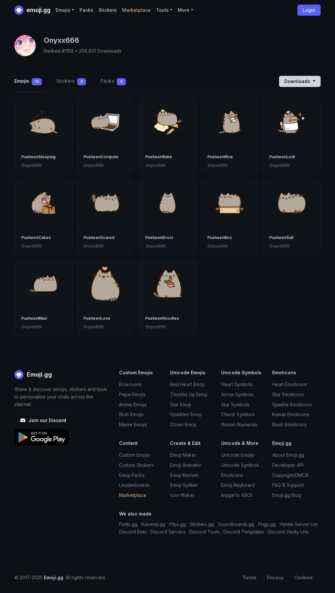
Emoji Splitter (184, 485)
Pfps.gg (177, 524)
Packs (86, 10)
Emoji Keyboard (238, 485)
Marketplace (136, 10)
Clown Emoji (183, 424)
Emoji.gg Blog (286, 495)
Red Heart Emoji (187, 384)
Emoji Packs (132, 475)
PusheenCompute (100, 156)
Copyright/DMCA (290, 475)
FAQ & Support (288, 485)
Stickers (107, 10)
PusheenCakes (36, 237)
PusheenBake (158, 156)
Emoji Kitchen (184, 475)
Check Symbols (238, 414)
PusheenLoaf (282, 156)
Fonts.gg (128, 524)
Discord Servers (167, 531)
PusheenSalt (281, 237)
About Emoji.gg (288, 455)
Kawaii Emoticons (290, 414)
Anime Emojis (133, 404)
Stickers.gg (202, 524)
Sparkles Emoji (186, 414)
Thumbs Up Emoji (188, 394)
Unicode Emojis (237, 455)
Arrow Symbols (237, 394)
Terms (249, 577)
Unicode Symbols (240, 465)
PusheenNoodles (162, 318)
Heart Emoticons (289, 384)
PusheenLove (96, 318)
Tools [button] (162, 10)
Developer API (288, 465)
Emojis (26, 81)
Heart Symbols (237, 384)
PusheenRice (220, 156)
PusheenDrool (159, 237)
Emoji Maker (183, 455)
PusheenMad (34, 318)
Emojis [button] (63, 10)
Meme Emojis (133, 424)
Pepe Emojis (132, 394)
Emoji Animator (185, 465)
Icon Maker (182, 495)
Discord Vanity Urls (288, 531)
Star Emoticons (288, 394)
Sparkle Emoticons (292, 404)
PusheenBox (219, 237)
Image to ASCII (236, 495)
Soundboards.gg (236, 524)
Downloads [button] (297, 81)
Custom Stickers (136, 465)
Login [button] (309, 10)
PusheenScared (99, 237)
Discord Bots (133, 531)
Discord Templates (243, 531)
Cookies (303, 577)
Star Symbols (235, 404)
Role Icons (130, 384)
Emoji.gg (38, 374)
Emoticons (232, 475)
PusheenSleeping (38, 156)
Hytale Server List (299, 524)
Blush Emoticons (289, 424)
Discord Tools (204, 531)
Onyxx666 (31, 165)
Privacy (275, 577)
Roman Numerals (239, 424)
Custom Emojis (134, 455)
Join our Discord (46, 420)
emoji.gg (37, 10)
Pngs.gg (267, 524)
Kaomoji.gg (153, 524)
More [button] (183, 10)
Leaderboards (134, 485)
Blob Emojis (131, 414)
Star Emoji (180, 404)
